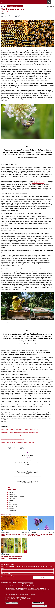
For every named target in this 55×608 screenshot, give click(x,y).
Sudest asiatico (13, 504)
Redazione (3, 582)
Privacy (14, 582)
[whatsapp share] (6, 16)
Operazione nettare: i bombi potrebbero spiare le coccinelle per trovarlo (40, 535)
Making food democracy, (38, 183)
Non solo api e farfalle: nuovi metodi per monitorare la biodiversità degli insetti (11, 557)
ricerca (21, 59)
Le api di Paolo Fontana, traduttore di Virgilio (12, 439)
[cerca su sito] (49, 2)
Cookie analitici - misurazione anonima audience (19, 598)
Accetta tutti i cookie (38, 602)
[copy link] (2, 16)
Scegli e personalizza (12, 602)
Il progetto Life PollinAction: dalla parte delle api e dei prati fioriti (17, 442)
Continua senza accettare (39, 605)
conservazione (12, 510)
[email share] (18, 16)
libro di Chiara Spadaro (41, 181)
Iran (10, 502)
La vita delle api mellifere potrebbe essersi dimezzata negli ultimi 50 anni (19, 432)
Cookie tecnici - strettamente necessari (16, 597)
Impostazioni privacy (27, 583)
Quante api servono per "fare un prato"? (11, 435)
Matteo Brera (12, 498)
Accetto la (5, 576)
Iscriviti (43, 577)
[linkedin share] (15, 16)
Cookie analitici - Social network (15, 599)
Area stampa (19, 582)
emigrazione (12, 494)
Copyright (9, 582)
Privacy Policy (11, 576)
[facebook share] (12, 16)
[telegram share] (9, 16)
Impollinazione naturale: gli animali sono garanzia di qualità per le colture (19, 429)
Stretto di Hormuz (13, 506)
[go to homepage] (3, 2)
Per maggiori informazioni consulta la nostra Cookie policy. (20, 594)
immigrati (11, 492)
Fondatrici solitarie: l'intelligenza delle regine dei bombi (13, 535)
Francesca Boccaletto (7, 11)
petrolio (11, 500)
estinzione (11, 508)
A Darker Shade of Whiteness (16, 496)
